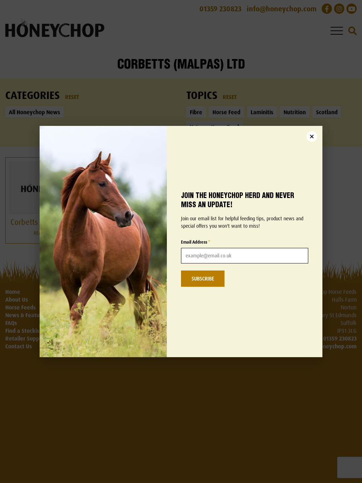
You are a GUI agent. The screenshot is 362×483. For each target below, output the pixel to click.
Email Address (195, 242)
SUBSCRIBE (203, 278)
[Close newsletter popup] (311, 136)
